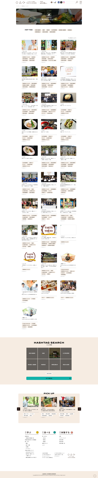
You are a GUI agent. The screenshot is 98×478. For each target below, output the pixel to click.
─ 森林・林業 (27, 445)
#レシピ (62, 111)
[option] (31, 407)
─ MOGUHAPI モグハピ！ (29, 452)
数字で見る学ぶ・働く (59, 454)
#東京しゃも (72, 271)
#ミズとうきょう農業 (52, 60)
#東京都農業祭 (70, 85)
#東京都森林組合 (32, 86)
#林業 (31, 415)
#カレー (43, 297)
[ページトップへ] (95, 476)
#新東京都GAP (37, 31)
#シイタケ (32, 413)
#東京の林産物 (52, 31)
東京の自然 (61, 441)
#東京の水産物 (45, 31)
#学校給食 (61, 415)
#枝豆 (43, 413)
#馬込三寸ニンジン (64, 86)
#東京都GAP (30, 218)
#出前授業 (71, 413)
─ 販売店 (43, 439)
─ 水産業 (26, 446)
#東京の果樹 (33, 85)
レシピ (43, 445)
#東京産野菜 (54, 413)
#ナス (48, 218)
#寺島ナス (69, 109)
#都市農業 (24, 218)
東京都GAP (27, 436)
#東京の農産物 (37, 30)
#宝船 (33, 189)
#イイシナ (50, 86)
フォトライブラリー (46, 456)
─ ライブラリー (28, 448)
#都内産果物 (30, 326)
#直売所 (48, 30)
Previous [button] (18, 409)
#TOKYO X (24, 326)
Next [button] (79, 409)
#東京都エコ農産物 (62, 30)
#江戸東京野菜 (54, 30)
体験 (60, 436)
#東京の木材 (70, 166)
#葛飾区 (29, 246)
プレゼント (57, 456)
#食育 (43, 30)
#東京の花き (51, 166)
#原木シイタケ (26, 413)
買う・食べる (44, 436)
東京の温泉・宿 (62, 443)
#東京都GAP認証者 (51, 245)
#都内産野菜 (63, 274)
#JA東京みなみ (31, 190)
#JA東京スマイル (32, 244)
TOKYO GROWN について (59, 453)
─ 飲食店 (43, 441)
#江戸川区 (24, 246)
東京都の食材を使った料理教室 (30, 439)
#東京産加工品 (44, 243)
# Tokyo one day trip (64, 269)
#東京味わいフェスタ (26, 57)
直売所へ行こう (45, 443)
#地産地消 (69, 30)
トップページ (18, 6)
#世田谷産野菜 (44, 415)
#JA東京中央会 (49, 113)
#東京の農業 (44, 58)
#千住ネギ (63, 272)
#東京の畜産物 (31, 58)
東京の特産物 (45, 453)
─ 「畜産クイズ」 (28, 455)
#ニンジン (43, 113)
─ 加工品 (43, 438)
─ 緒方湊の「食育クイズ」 (30, 453)
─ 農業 (26, 443)
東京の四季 (61, 439)
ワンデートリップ (62, 438)
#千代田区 (33, 298)
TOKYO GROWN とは (47, 454)
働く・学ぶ (27, 441)
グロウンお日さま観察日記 (48, 457)
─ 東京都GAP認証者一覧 (29, 438)
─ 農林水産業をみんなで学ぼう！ (31, 457)
